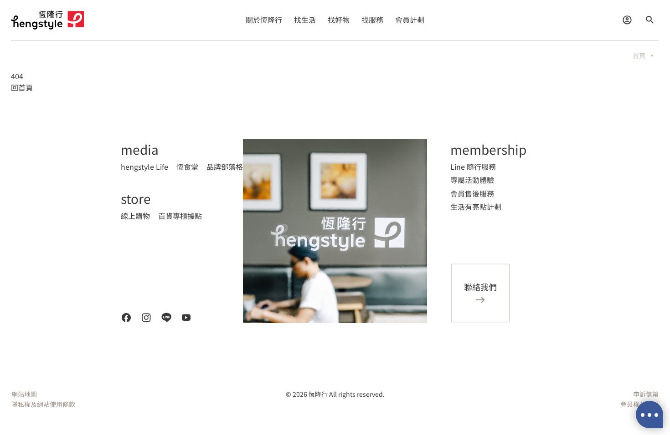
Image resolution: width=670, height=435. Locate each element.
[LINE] (166, 317)
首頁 (639, 55)
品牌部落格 (224, 166)
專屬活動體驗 (472, 179)
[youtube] (186, 317)
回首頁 (22, 87)
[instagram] (146, 317)
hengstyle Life (144, 166)
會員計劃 (409, 19)
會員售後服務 (472, 193)
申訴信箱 (646, 394)
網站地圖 (24, 394)
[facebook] (126, 317)
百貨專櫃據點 (180, 215)
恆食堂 (187, 166)
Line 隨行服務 (473, 166)
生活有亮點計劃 (475, 206)
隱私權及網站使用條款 (43, 404)
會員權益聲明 (639, 404)
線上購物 (135, 215)
